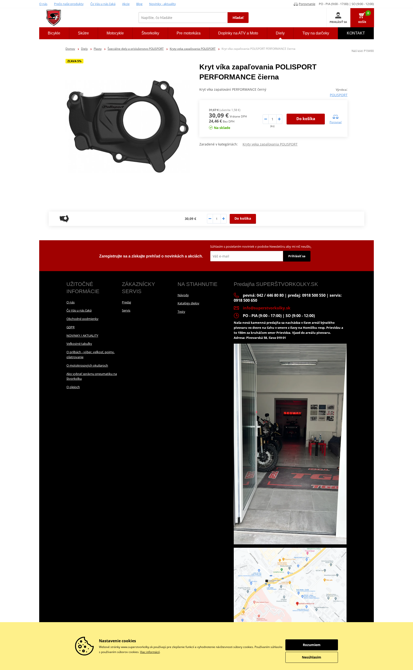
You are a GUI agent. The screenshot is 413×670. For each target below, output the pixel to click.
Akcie (126, 4)
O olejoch (73, 387)
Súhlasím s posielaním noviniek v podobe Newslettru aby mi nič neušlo (260, 246)
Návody (183, 295)
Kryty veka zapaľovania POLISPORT (193, 49)
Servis (126, 310)
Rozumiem (312, 644)
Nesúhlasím (311, 657)
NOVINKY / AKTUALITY (82, 335)
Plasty (98, 49)
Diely (84, 49)
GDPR (70, 327)
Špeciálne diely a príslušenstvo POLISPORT (136, 49)
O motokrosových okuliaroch (87, 365)
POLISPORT (339, 95)
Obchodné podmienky (82, 319)
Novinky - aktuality (162, 4)
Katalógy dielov (188, 303)
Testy (181, 311)
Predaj (126, 302)
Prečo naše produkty (69, 4)
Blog (139, 4)
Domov (70, 49)
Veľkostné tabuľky (79, 343)
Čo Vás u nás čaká (102, 4)
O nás (43, 4)
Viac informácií (150, 652)
